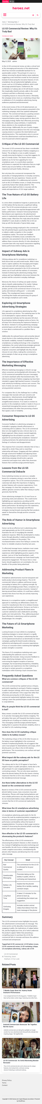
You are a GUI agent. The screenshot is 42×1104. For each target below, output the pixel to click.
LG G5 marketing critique (29, 946)
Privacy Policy (7, 1080)
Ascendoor (31, 1099)
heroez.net (21, 8)
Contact (4, 1085)
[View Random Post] (33, 15)
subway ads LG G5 (27, 949)
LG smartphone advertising (11, 949)
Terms (4, 1083)
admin (14, 61)
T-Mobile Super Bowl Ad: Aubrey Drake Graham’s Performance (17, 992)
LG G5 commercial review (11, 946)
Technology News (7, 36)
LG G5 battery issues (31, 944)
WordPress (21, 1101)
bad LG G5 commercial (15, 944)
